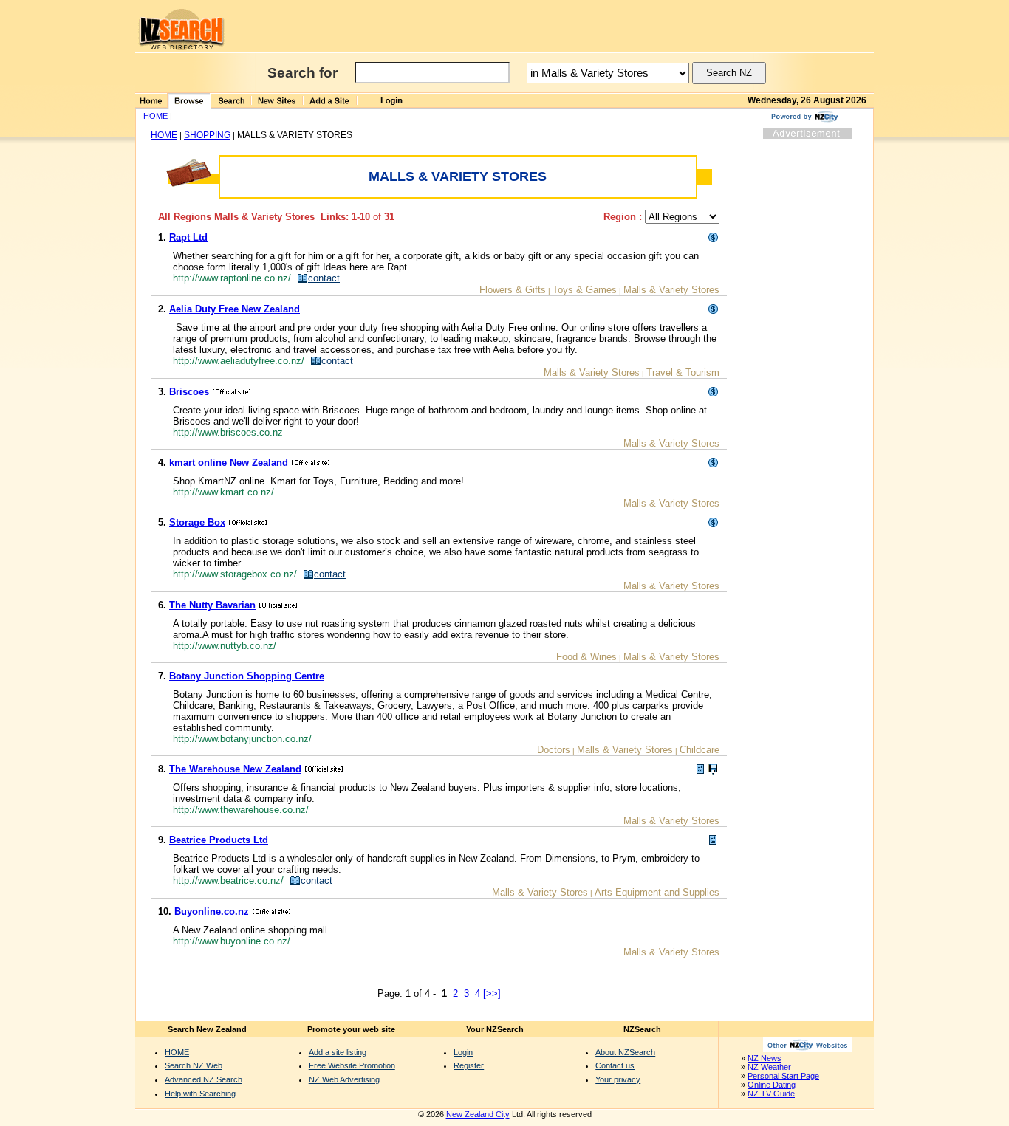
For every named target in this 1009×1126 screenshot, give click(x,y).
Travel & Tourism (682, 372)
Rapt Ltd (188, 237)
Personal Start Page (783, 1075)
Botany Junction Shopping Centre (246, 676)
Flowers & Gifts (512, 289)
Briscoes (189, 391)
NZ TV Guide (771, 1093)
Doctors (553, 749)
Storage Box (197, 522)
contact (324, 278)
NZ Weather (769, 1067)
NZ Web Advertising (344, 1079)
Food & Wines (586, 656)
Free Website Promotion (352, 1065)
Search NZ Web (193, 1065)
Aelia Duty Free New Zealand (234, 309)
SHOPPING (207, 135)
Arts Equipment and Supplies (657, 892)
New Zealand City (478, 1114)
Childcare (699, 749)
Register (469, 1065)
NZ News (764, 1058)
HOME (155, 115)
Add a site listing (337, 1052)
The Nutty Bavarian (212, 605)
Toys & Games (585, 289)
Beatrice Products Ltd (218, 839)
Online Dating (772, 1084)
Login (463, 1052)
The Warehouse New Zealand (235, 769)
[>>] (492, 993)
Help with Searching (200, 1093)
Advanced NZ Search (203, 1079)
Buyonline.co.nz (211, 911)
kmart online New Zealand (228, 462)
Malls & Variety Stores (671, 289)
